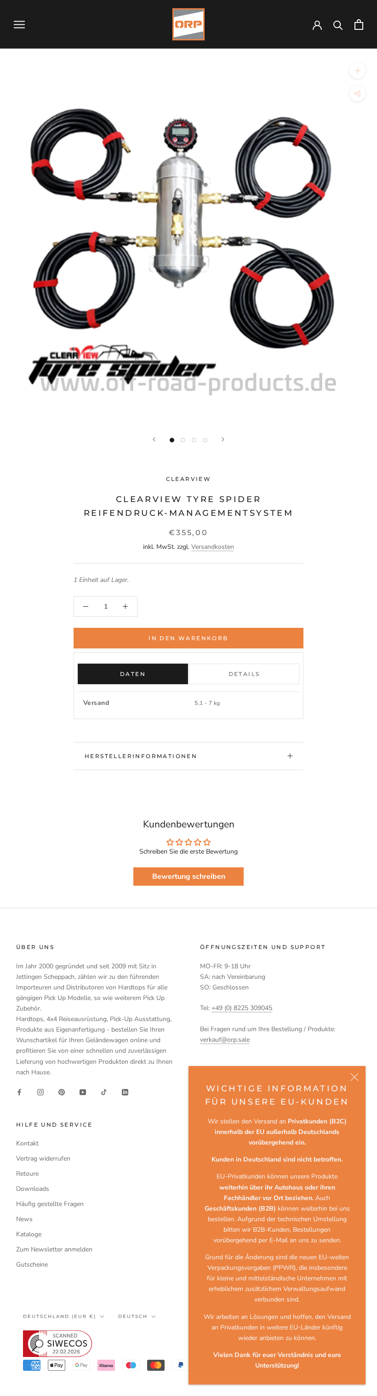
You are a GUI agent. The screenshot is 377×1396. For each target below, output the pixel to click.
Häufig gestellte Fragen (50, 1204)
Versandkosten (212, 546)
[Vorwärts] (223, 439)
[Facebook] (19, 1092)
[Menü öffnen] (19, 24)
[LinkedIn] (125, 1092)
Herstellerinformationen (141, 756)
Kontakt (27, 1143)
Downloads (32, 1188)
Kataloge (28, 1234)
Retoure (27, 1173)
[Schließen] (354, 1077)
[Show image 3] (194, 440)
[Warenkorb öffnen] (358, 24)
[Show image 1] (172, 440)
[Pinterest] (61, 1092)
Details (244, 673)
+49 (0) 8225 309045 (241, 1008)
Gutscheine (32, 1264)
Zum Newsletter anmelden (54, 1249)
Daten (133, 673)
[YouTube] (83, 1092)
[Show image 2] (183, 440)
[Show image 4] (205, 440)
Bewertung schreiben (188, 876)
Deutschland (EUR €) (59, 1316)
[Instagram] (40, 1092)
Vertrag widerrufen (43, 1158)
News (24, 1219)
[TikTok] (104, 1092)
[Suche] (338, 24)
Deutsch (133, 1316)
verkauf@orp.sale (225, 1039)
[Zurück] (154, 439)
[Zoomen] (357, 70)
